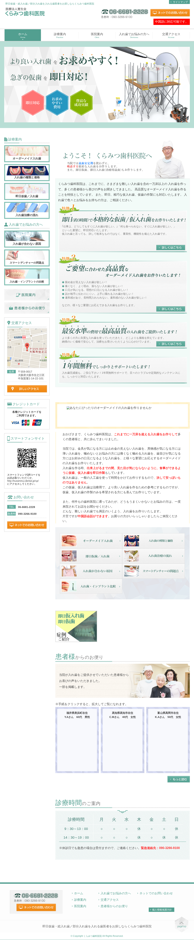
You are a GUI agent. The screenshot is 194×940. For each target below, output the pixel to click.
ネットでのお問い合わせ (156, 893)
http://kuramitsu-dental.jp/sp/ (23, 480)
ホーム (78, 893)
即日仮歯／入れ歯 (27, 196)
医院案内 (97, 35)
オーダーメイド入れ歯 (27, 158)
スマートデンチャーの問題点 (27, 262)
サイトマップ (180, 2)
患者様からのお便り (114, 906)
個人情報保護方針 (162, 909)
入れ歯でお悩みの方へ (134, 35)
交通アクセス (171, 35)
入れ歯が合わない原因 (27, 243)
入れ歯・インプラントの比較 (27, 281)
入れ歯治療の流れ (27, 215)
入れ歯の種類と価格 (27, 177)
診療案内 (60, 35)
